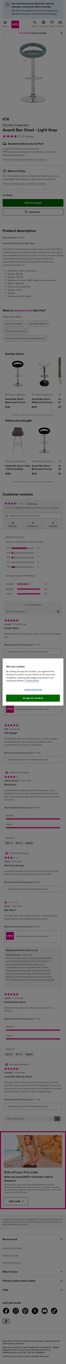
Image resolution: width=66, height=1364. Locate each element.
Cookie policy (32, 680)
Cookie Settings (33, 689)
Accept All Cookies (33, 698)
